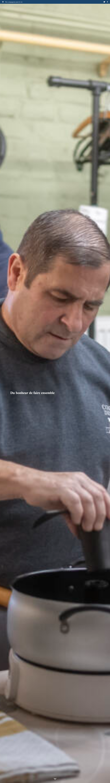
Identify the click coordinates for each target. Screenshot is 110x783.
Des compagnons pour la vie (13, 2)
